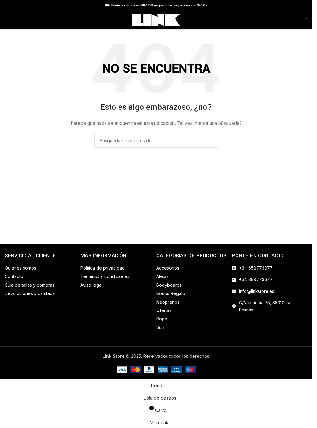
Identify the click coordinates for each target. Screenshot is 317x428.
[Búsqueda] (292, 20)
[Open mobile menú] (7, 20)
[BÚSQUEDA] (211, 141)
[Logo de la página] (156, 19)
